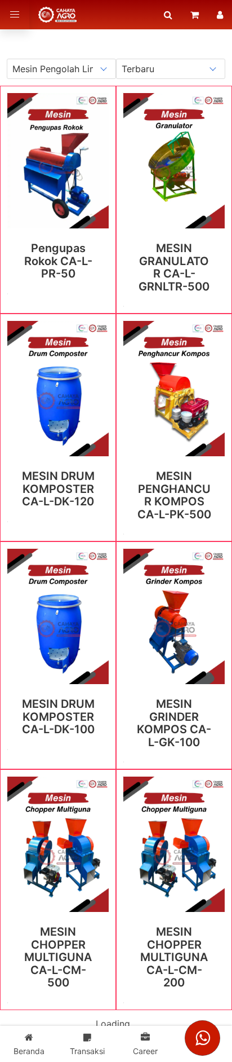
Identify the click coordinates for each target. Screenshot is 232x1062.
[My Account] (220, 14)
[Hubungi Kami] (202, 1038)
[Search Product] (168, 14)
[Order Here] (194, 14)
